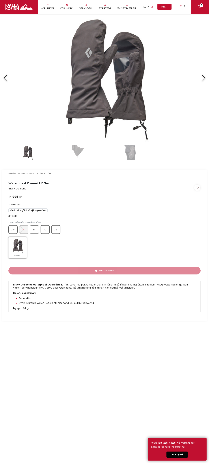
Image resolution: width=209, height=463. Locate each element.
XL (56, 229)
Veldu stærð (106, 270)
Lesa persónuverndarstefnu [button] (168, 446)
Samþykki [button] (177, 454)
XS (13, 229)
